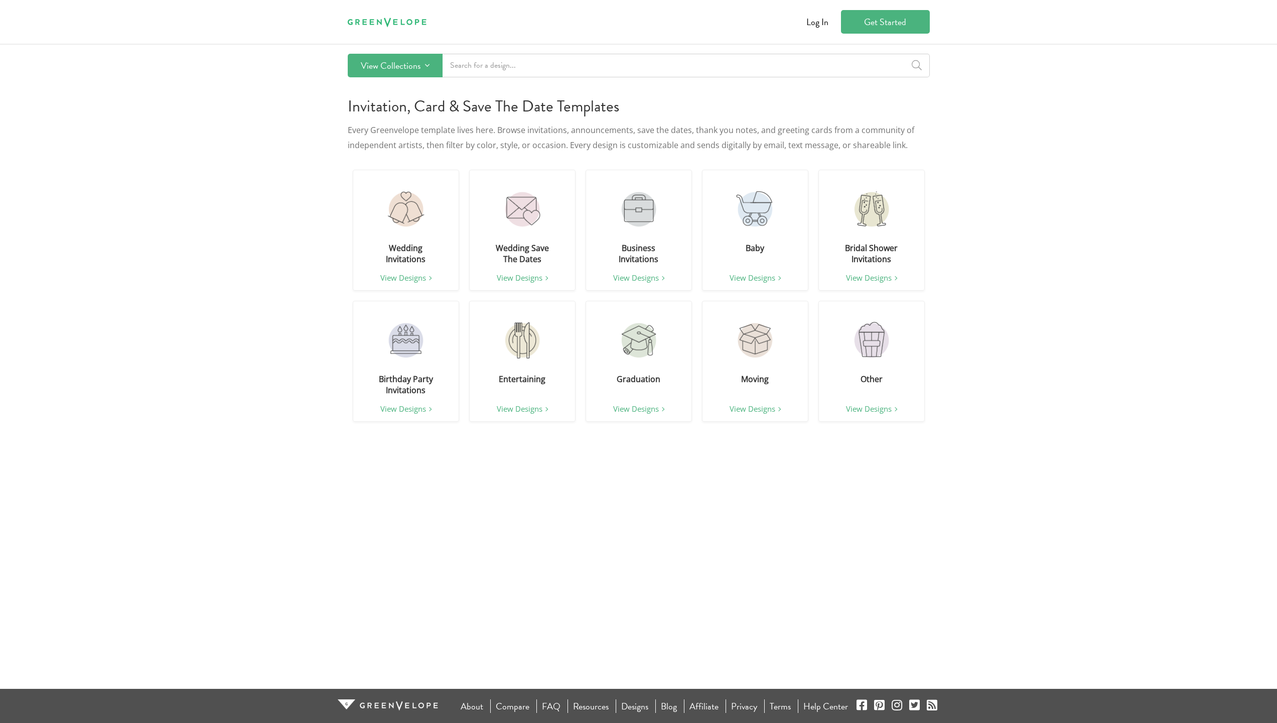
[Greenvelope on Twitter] (914, 706)
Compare (512, 706)
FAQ (551, 706)
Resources (591, 706)
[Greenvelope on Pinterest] (879, 706)
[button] (406, 209)
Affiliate (704, 706)
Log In (817, 22)
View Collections (391, 65)
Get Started (885, 22)
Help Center (825, 706)
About (472, 706)
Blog (669, 706)
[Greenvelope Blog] (932, 706)
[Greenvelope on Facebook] (862, 706)
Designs (634, 706)
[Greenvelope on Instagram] (897, 706)
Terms (780, 706)
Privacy (744, 706)
